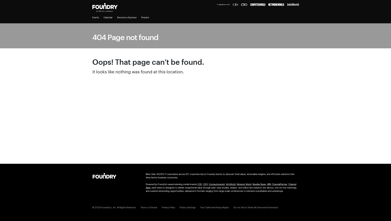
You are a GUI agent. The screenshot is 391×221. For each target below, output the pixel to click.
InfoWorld (231, 184)
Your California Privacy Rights (214, 208)
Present (145, 18)
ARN (269, 184)
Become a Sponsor (127, 18)
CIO (200, 184)
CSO (205, 184)
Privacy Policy (168, 208)
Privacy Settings (188, 208)
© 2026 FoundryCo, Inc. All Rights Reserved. (114, 208)
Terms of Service (149, 208)
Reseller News (259, 184)
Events (95, 18)
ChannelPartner (279, 184)
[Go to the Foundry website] (104, 175)
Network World (244, 184)
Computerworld (217, 184)
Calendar (108, 18)
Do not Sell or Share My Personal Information (256, 208)
